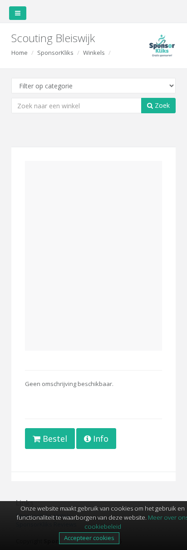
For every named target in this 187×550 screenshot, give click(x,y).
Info (99, 438)
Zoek (161, 105)
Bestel (53, 438)
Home (19, 52)
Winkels (94, 52)
